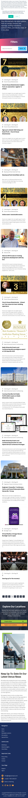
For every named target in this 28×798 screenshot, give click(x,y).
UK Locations (5, 735)
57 (15, 596)
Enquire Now (8, 621)
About (3, 731)
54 (6, 596)
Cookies (3, 759)
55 (9, 596)
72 (23, 596)
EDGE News (4, 745)
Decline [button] (17, 16)
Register (4, 768)
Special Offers (5, 737)
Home (3, 729)
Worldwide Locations (6, 733)
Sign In (3, 770)
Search (21, 48)
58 (18, 596)
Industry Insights (5, 747)
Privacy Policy (4, 757)
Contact (3, 761)
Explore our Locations (11, 625)
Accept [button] (11, 16)
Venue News (4, 749)
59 (20, 596)
